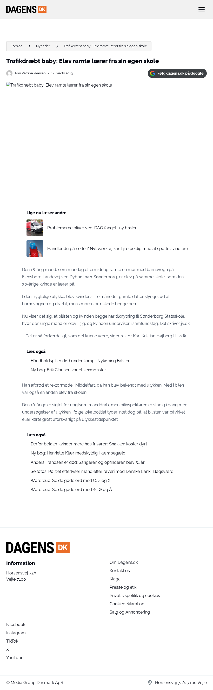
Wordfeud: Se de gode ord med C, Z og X (70, 480)
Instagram (16, 632)
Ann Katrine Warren (30, 73)
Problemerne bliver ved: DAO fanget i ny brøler (92, 227)
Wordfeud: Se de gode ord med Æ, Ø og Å (71, 489)
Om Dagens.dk (124, 562)
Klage (115, 579)
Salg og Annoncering (130, 612)
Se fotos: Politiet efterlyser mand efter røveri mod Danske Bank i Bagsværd (102, 471)
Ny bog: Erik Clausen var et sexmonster (68, 369)
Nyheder (43, 46)
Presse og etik (123, 587)
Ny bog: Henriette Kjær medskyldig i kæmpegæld (78, 453)
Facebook (15, 624)
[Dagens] (98, 9)
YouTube (14, 657)
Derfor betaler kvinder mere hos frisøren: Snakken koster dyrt (89, 444)
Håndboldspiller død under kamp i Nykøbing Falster (80, 360)
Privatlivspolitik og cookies (135, 595)
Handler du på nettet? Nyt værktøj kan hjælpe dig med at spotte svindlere (117, 248)
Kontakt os (120, 570)
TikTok (12, 641)
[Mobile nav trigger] (201, 9)
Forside (17, 46)
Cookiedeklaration (127, 603)
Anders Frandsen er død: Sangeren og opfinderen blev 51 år (88, 462)
